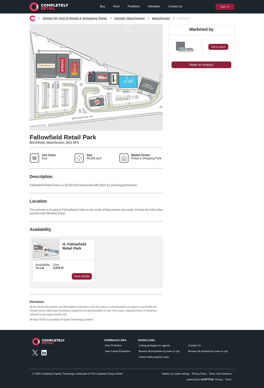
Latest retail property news (154, 356)
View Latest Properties (117, 351)
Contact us (175, 6)
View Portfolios (113, 345)
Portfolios (134, 6)
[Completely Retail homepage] (48, 342)
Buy (102, 6)
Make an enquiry (201, 65)
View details (82, 276)
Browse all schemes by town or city (208, 351)
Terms (228, 379)
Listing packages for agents (154, 345)
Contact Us (194, 345)
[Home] (32, 18)
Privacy (219, 379)
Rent (116, 6)
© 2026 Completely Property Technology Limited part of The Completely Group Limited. (77, 373)
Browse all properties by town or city (159, 351)
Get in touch (218, 46)
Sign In (225, 6)
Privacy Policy (199, 373)
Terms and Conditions (220, 373)
